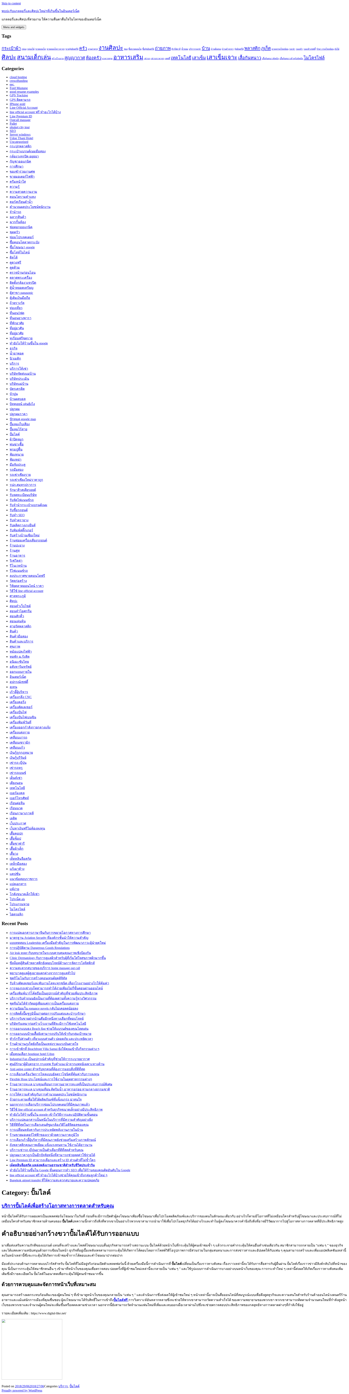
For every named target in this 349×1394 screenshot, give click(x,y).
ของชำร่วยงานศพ (22, 171)
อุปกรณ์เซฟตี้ (19, 682)
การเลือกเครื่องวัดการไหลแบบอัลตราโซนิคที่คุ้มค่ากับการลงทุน (54, 1074)
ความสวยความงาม (23, 191)
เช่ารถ (147, 58)
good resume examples (24, 91)
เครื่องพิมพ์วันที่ (20, 722)
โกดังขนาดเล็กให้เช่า (24, 894)
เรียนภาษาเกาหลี (22, 813)
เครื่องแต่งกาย (20, 732)
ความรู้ (15, 186)
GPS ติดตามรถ (20, 99)
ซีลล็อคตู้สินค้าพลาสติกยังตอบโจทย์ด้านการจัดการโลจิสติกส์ (52, 963)
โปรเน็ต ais (17, 899)
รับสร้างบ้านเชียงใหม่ (25, 535)
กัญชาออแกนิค (20, 161)
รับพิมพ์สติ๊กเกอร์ (21, 530)
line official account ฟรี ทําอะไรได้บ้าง (35, 112)
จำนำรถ (15, 212)
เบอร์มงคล (17, 793)
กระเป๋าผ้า (11, 48)
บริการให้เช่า (19, 368)
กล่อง (24, 49)
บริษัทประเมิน (19, 378)
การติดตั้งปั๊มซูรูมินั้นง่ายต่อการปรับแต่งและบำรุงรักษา (47, 1013)
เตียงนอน (16, 783)
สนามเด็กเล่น (34, 57)
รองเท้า (299, 49)
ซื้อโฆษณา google (22, 247)
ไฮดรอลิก (16, 914)
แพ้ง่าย (14, 889)
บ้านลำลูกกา (228, 49)
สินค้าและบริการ (21, 641)
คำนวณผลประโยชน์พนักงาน (30, 207)
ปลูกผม (15, 409)
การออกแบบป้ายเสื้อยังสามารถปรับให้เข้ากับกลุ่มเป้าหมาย (50, 1033)
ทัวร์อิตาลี (176, 49)
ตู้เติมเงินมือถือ (20, 298)
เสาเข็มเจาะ (222, 57)
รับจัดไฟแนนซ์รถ (22, 500)
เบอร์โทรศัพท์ (19, 798)
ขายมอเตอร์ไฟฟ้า (22, 176)
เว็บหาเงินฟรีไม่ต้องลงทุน (27, 828)
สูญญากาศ (74, 57)
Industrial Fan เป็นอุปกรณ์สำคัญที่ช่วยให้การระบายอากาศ (50, 1059)
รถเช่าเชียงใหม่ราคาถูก (26, 479)
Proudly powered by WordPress (22, 1390)
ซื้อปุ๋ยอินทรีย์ (148, 49)
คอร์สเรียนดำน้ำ (21, 202)
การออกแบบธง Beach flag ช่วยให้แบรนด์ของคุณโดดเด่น (49, 1028)
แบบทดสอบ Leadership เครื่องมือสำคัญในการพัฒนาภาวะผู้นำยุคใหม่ (58, 942)
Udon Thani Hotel (21, 138)
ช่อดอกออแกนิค (21, 227)
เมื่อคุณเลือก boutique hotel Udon (32, 1054)
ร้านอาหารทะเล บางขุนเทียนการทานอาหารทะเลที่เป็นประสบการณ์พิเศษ (61, 1084)
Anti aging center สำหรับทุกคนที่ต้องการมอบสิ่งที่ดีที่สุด (47, 1069)
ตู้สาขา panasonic (21, 292)
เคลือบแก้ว (17, 747)
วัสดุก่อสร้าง (18, 581)
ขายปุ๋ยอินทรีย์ (71, 49)
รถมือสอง (16, 469)
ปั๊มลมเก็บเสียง (20, 424)
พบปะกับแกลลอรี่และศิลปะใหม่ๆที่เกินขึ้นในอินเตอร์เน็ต (40, 11)
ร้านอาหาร (17, 555)
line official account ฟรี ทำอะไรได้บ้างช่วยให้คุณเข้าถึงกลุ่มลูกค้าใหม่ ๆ (58, 1175)
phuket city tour (20, 127)
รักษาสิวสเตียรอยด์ (23, 490)
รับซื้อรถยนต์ (19, 510)
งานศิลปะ (111, 47)
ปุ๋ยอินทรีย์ (239, 49)
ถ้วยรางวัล (17, 303)
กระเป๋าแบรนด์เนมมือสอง (28, 151)
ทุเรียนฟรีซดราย (21, 338)
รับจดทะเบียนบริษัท (23, 495)
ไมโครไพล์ (17, 909)
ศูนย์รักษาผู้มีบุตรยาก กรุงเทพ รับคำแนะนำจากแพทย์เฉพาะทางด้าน (57, 1064)
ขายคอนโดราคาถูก (56, 49)
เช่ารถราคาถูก (157, 58)
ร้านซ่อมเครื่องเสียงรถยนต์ (28, 540)
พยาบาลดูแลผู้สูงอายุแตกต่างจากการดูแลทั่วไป (42, 973)
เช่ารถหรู (16, 767)
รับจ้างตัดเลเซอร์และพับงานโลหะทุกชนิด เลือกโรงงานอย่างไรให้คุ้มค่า (59, 983)
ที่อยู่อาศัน (17, 328)
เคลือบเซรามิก (20, 742)
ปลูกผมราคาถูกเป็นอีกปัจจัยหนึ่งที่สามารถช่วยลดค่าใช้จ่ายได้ (52, 1155)
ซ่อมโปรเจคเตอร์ (22, 237)
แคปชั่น (15, 874)
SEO (13, 131)
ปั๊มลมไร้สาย (18, 429)
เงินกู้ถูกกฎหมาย (21, 752)
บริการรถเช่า (195, 49)
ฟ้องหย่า (15, 459)
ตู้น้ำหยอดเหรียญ (22, 287)
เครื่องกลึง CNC (21, 697)
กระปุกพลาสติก (21, 146)
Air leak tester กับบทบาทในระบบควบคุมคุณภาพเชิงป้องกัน (50, 953)
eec (12, 84)
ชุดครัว (15, 232)
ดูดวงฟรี (15, 262)
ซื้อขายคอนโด (135, 49)
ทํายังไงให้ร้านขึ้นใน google (29, 343)
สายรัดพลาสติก (20, 626)
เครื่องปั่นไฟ (18, 712)
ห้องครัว (93, 57)
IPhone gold (17, 104)
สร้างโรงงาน (58, 58)
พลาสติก (252, 48)
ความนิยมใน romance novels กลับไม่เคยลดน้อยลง (44, 1008)
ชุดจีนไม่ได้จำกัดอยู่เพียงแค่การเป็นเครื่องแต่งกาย (44, 1003)
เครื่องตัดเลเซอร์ (21, 707)
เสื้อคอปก (16, 833)
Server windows (20, 134)
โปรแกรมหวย (19, 904)
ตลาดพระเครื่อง (21, 277)
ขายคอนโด (40, 49)
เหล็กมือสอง (18, 863)
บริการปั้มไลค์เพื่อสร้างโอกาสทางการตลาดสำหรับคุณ (58, 1205)
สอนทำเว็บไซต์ (20, 606)
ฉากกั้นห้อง (18, 222)
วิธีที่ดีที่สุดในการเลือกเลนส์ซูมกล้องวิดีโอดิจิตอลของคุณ (49, 1124)
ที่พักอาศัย (17, 323)
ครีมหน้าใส (18, 181)
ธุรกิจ (13, 348)
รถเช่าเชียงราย (20, 474)
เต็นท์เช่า (16, 778)
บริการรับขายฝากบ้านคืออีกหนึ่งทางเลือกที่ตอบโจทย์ (47, 1018)
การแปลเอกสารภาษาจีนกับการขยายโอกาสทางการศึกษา (50, 932)
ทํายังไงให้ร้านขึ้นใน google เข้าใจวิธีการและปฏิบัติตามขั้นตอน (54, 1114)
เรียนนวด (16, 808)
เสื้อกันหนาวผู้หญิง (270, 58)
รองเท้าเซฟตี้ (310, 49)
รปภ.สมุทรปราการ (23, 484)
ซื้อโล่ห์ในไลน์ (20, 252)
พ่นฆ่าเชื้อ (17, 444)
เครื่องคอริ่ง (18, 702)
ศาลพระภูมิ (18, 596)
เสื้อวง (14, 853)
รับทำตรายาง (19, 520)
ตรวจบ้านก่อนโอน (23, 272)
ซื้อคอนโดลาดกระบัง (24, 242)
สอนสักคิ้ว (17, 616)
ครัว (83, 48)
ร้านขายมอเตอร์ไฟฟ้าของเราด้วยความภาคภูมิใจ (44, 1135)
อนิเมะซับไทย (19, 661)
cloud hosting (18, 77)
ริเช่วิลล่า (16, 560)
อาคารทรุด (107, 58)
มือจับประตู (17, 464)
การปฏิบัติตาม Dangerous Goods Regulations (40, 948)
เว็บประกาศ (18, 823)
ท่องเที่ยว (16, 308)
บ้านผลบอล (18, 399)
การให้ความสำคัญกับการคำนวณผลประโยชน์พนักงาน (48, 1094)
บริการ (14, 363)
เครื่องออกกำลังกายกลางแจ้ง (30, 727)
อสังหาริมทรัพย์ (21, 666)
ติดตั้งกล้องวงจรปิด (23, 282)
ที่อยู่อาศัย (16, 333)
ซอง (126, 49)
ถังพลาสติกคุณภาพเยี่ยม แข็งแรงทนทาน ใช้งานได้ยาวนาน (51, 1145)
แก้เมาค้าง (17, 869)
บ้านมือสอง (216, 49)
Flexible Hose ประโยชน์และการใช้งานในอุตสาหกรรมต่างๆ (51, 1079)
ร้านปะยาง (17, 545)
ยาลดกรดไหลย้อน (280, 49)
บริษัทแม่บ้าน (19, 383)
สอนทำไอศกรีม (21, 611)
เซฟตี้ (167, 58)
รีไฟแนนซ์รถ (19, 570)
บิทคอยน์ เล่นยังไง (22, 404)
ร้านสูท (15, 550)
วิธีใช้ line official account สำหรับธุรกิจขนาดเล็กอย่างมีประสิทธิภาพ (56, 1109)
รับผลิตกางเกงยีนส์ (23, 525)
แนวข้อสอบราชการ (24, 879)
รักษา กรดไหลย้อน (325, 49)
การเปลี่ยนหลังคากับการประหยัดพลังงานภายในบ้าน (46, 1129)
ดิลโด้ (14, 257)
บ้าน (206, 48)
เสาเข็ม (199, 57)
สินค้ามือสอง (19, 636)
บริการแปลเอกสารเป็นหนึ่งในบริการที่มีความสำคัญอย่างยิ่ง (51, 1119)
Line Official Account (24, 107)
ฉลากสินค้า (18, 217)
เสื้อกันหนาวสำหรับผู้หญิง (291, 58)
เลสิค (13, 818)
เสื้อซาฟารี (17, 843)
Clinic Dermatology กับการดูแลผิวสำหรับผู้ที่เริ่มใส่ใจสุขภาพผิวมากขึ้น (58, 958)
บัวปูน (14, 394)
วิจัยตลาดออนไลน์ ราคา (27, 586)
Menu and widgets (13, 27)
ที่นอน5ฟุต (17, 313)
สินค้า (14, 631)
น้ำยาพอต (17, 353)
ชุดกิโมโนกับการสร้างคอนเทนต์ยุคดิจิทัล (38, 978)
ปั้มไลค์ (15, 434)
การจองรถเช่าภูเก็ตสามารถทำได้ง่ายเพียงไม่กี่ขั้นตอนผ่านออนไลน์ (56, 988)
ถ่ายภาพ (163, 48)
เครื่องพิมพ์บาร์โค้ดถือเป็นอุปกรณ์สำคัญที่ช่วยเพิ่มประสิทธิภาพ (54, 993)
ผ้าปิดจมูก (16, 439)
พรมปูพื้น (16, 449)
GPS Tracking (19, 95)
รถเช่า (292, 49)
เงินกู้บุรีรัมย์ (18, 757)
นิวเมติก (15, 358)
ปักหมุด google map (23, 419)
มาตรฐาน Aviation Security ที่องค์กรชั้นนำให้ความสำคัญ (49, 937)
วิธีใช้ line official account (26, 591)
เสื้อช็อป (15, 838)
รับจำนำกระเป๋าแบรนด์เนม (28, 505)
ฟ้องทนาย (17, 454)
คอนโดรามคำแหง (23, 196)
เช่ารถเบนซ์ (18, 773)
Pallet (13, 123)
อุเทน (13, 687)
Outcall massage (20, 120)
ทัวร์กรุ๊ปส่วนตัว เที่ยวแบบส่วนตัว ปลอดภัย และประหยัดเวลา (51, 1038)
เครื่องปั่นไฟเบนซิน (23, 717)
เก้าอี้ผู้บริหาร (19, 692)
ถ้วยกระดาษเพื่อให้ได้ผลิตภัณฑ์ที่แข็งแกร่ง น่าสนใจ (46, 1099)
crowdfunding (19, 80)
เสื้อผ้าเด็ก (16, 848)
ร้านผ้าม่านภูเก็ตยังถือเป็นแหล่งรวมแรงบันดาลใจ (44, 1044)
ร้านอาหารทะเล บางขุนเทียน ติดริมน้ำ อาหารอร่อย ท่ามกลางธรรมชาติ (60, 1089)
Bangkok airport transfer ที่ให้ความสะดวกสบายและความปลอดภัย (54, 1180)
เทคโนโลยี (181, 57)
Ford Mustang (19, 88)
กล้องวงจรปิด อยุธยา (24, 156)
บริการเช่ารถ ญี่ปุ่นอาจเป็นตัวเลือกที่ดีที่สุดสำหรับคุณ (46, 1150)
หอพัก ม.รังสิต (19, 656)
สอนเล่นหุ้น (18, 621)
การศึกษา (16, 166)
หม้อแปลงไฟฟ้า (21, 651)
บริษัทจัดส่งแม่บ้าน (23, 373)
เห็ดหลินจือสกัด (20, 858)
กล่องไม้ (31, 49)
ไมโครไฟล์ (314, 57)
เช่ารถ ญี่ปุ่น (18, 762)
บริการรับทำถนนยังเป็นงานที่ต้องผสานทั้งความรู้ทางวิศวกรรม (53, 998)
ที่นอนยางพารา (20, 318)
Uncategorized (19, 142)
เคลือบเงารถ (18, 737)
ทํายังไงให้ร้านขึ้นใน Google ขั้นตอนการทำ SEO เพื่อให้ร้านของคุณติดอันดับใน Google (70, 1170)
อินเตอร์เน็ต (18, 677)
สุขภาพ (15, 646)
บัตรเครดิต (17, 388)
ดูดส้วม (15, 267)
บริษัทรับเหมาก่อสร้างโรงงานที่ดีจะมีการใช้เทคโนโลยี (48, 1023)
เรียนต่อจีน (17, 803)
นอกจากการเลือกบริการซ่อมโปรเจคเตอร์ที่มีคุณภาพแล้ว (50, 1104)
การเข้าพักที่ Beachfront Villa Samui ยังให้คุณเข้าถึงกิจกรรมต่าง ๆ (54, 1049)
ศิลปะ (9, 57)
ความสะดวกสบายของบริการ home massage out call (45, 968)
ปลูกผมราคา (18, 414)
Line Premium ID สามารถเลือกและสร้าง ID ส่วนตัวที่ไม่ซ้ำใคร (53, 1160)
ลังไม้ (336, 49)
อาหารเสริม (128, 57)
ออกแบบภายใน (21, 671)
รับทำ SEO (17, 515)
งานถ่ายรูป (93, 49)
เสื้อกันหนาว (249, 57)
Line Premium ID (21, 116)
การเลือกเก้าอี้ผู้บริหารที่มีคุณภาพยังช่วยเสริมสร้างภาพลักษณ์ (53, 1140)
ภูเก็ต (266, 48)
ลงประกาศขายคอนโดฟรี (27, 575)
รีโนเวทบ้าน (18, 565)
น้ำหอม (184, 49)
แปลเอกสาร (18, 884)
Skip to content (11, 3)
